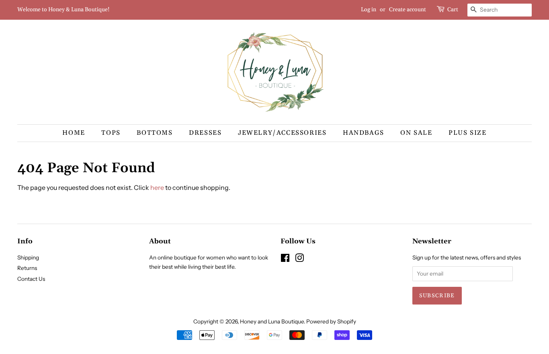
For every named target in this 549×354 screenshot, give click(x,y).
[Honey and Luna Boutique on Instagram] (299, 259)
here (157, 187)
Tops (110, 133)
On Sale (416, 133)
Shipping (28, 257)
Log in (368, 9)
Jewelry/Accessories (282, 133)
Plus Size (467, 133)
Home (73, 133)
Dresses (205, 133)
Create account (407, 9)
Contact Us (31, 279)
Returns (27, 268)
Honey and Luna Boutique (272, 321)
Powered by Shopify (331, 321)
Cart (452, 9)
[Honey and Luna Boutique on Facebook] (285, 259)
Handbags (363, 133)
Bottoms (154, 133)
